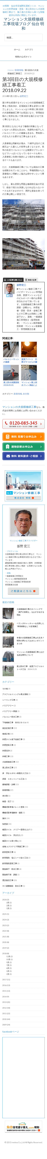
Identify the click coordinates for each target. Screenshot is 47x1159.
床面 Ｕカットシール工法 (13, 779)
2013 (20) (6, 1002)
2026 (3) (5, 899)
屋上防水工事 (7, 767)
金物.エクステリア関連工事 (13, 846)
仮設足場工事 (7, 728)
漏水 (4, 818)
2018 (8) (5, 953)
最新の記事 (32, 280)
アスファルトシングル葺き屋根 (15, 694)
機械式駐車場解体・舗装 (12, 812)
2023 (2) (5, 925)
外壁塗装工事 (7, 745)
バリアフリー (7, 705)
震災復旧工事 (7, 880)
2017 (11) (6, 979)
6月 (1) (9, 968)
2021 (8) (5, 936)
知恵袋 (5, 824)
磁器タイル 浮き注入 (11, 835)
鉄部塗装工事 (7, 852)
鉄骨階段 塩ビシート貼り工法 (15, 858)
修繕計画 (6, 734)
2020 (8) (5, 942)
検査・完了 (6, 801)
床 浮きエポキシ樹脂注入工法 (15, 773)
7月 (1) (9, 965)
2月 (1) (9, 905)
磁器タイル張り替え (10, 841)
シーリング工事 (8, 700)
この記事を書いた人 (14, 280)
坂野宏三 (21, 284)
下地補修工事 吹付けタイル (14, 722)
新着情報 (19, 70)
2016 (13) (6, 985)
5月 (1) (9, 971)
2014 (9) (5, 996)
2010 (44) (6, 1019)
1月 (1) (9, 908)
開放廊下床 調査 (9, 874)
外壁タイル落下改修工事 (12, 739)
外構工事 (6, 756)
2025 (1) (5, 914)
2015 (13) (6, 991)
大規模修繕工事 (8, 762)
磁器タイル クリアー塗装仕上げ (16, 829)
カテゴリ (29, 49)
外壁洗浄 (6, 751)
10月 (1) (9, 959)
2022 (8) (5, 931)
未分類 (26, 393)
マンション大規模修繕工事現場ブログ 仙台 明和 (23, 24)
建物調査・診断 (8, 784)
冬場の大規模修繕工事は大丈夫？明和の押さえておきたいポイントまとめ (30, 641)
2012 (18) (6, 1008)
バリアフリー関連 (9, 711)
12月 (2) (9, 956)
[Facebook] (11, 296)
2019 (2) (5, 948)
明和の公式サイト (23, 56)
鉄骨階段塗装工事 (9, 863)
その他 (5, 689)
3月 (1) (9, 902)
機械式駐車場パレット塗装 (13, 807)
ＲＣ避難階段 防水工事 (12, 886)
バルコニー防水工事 (10, 717)
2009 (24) (6, 1025)
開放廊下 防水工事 (10, 869)
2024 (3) (5, 920)
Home (10, 70)
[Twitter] (7, 296)
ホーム (17, 49)
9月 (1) (9, 962)
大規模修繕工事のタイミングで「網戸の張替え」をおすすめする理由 (30, 612)
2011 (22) (6, 1013)
